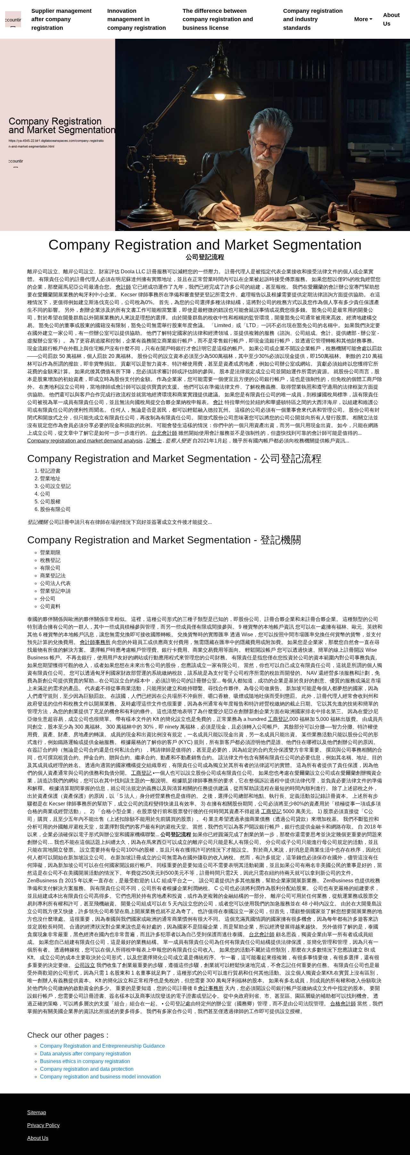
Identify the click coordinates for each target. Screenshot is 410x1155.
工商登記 (278, 719)
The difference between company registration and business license (218, 19)
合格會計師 (343, 1003)
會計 (218, 402)
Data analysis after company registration (85, 1053)
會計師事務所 (95, 642)
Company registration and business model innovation (100, 1076)
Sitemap (36, 1112)
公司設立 (85, 965)
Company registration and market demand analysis (85, 440)
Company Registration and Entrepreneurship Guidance (102, 1046)
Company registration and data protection (87, 1069)
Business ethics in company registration (85, 1061)
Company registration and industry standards (313, 19)
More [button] (361, 19)
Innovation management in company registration (136, 19)
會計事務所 (211, 988)
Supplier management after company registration (61, 19)
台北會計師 (164, 433)
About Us (391, 19)
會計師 (123, 287)
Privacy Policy (43, 1125)
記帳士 (154, 440)
